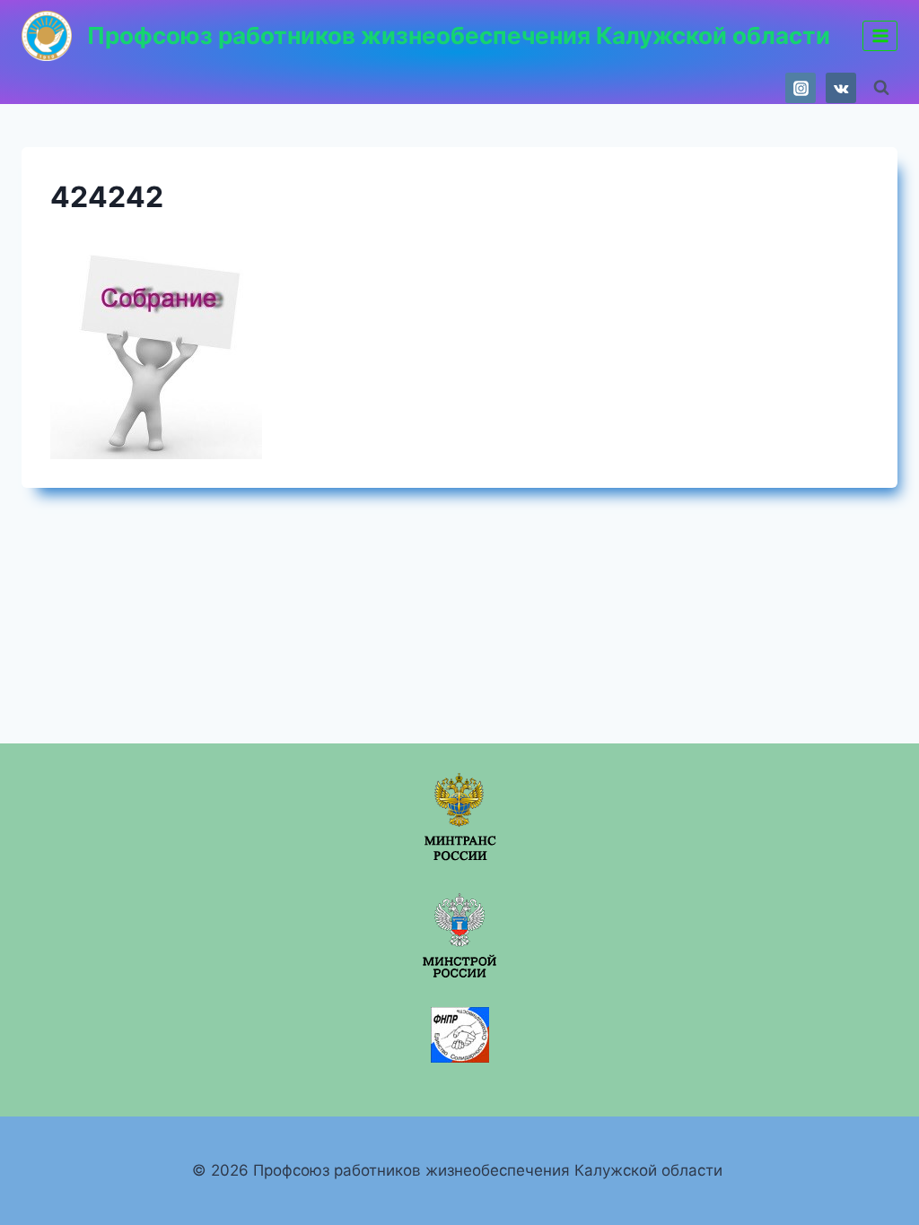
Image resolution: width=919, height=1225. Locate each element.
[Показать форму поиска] (881, 88)
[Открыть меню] (879, 35)
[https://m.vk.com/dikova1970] (841, 88)
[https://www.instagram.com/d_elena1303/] (800, 88)
